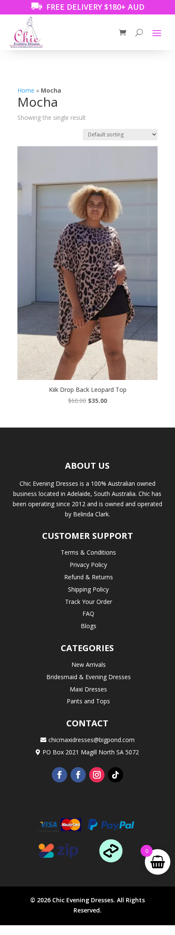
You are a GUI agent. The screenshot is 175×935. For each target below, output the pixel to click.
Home (25, 90)
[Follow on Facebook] (59, 774)
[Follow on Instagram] (96, 774)
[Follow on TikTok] (115, 774)
